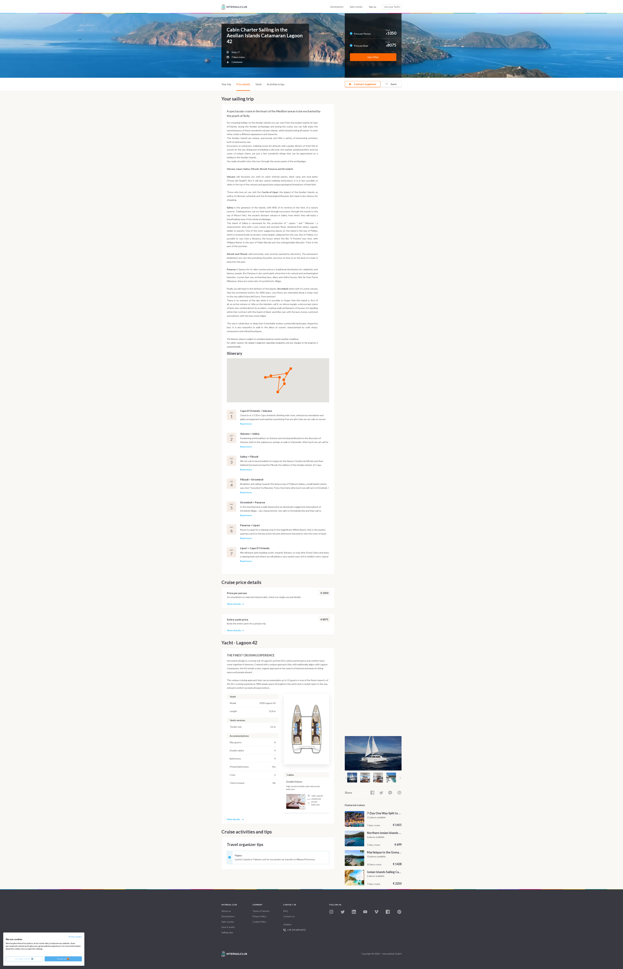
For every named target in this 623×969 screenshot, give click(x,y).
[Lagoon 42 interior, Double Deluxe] (295, 801)
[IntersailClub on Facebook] (388, 912)
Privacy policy (75, 936)
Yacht (258, 84)
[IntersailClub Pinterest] (399, 912)
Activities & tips (276, 84)
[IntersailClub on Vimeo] (376, 912)
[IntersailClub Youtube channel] (365, 912)
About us (226, 911)
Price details (243, 84)
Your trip (226, 84)
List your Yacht (392, 6)
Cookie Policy (259, 921)
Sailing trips (227, 932)
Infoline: (294, 927)
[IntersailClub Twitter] (343, 912)
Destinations (336, 6)
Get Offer (373, 57)
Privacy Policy (259, 916)
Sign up (372, 6)
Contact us (289, 916)
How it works (228, 927)
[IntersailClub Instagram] (331, 912)
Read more (246, 424)
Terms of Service (260, 911)
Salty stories (356, 6)
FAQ (285, 911)
